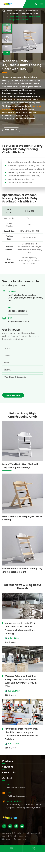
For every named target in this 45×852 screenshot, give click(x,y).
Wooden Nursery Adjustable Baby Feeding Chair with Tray (23, 18)
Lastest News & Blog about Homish (22, 587)
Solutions (7, 767)
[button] (6, 53)
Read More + (11, 642)
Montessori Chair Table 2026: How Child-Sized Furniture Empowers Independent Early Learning (20, 628)
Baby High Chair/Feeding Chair (23, 13)
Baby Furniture (31, 10)
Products (18, 10)
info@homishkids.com (18, 321)
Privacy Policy (20, 839)
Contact (11, 129)
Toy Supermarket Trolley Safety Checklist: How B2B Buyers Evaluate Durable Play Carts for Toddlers (21, 734)
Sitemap (6, 839)
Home (9, 10)
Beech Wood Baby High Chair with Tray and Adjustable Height (20, 466)
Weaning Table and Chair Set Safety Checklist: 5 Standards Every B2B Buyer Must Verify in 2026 (21, 681)
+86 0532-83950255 (17, 311)
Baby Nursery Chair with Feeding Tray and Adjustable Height (22, 570)
